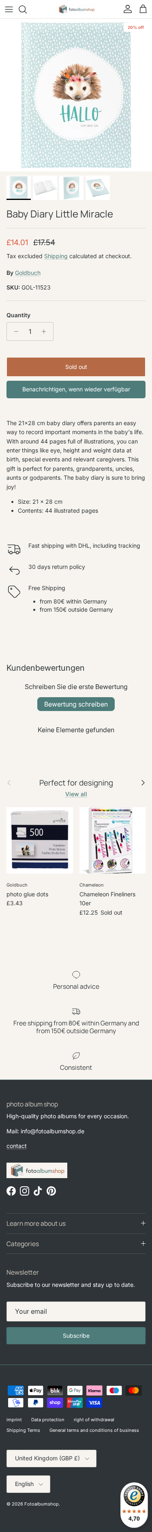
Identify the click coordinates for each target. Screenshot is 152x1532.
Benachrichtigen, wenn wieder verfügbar (76, 389)
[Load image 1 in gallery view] (76, 95)
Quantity (18, 315)
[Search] (27, 9)
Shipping (56, 255)
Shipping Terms (23, 1430)
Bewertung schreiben (76, 704)
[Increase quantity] (46, 331)
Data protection (47, 1419)
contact (16, 1145)
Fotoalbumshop (41, 1504)
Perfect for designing (76, 783)
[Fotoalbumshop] (76, 9)
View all (76, 793)
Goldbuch (28, 272)
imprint (14, 1419)
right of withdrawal (94, 1419)
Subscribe (76, 1335)
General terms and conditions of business (94, 1430)
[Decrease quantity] (14, 331)
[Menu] (9, 9)
